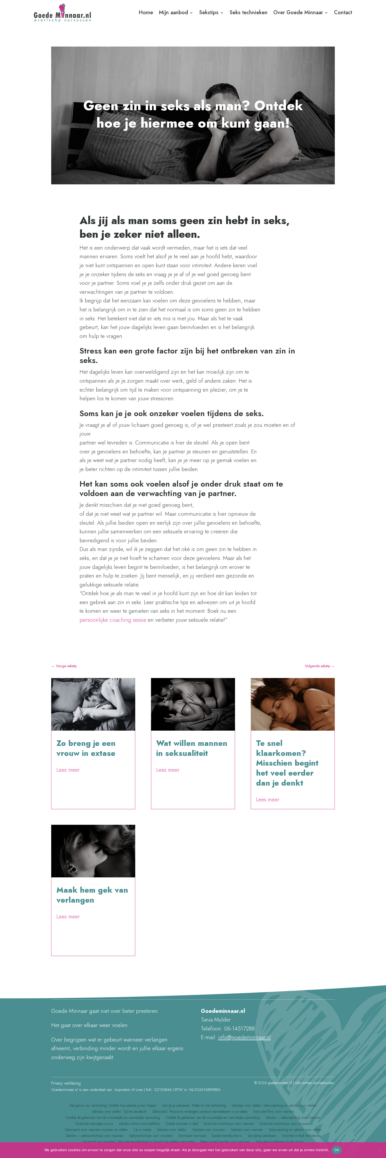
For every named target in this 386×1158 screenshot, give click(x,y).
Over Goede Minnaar (298, 12)
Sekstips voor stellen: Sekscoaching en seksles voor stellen (274, 1106)
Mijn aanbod (173, 12)
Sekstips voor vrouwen (208, 1130)
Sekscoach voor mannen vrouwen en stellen (96, 1130)
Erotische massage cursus (94, 1124)
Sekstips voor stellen (171, 1130)
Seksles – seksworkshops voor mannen (94, 1136)
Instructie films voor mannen (273, 1112)
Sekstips (208, 12)
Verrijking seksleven (262, 1136)
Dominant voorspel (192, 1136)
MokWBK (68, 762)
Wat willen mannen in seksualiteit (191, 748)
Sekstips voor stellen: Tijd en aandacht (119, 1112)
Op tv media (142, 1130)
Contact (343, 12)
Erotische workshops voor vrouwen (285, 1124)
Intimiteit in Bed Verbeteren (301, 1136)
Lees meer (68, 770)
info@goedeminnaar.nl (244, 1037)
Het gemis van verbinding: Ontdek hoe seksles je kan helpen (113, 1106)
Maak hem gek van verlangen (92, 895)
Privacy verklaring (66, 1083)
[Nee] (379, 1150)
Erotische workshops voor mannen (229, 1124)
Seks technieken (248, 12)
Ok (336, 1150)
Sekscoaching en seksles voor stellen (295, 1130)
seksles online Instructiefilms (139, 1124)
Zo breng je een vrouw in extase (86, 748)
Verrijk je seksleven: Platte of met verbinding (194, 1106)
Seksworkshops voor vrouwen (151, 1136)
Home (146, 12)
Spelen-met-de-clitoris (227, 1136)
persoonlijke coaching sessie (113, 620)
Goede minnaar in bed (182, 1124)
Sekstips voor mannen (247, 1130)
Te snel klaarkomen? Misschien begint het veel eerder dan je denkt (287, 763)
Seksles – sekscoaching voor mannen (292, 1118)
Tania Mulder (71, 909)
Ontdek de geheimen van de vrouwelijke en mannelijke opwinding (113, 1118)
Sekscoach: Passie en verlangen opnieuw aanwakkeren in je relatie (199, 1112)
